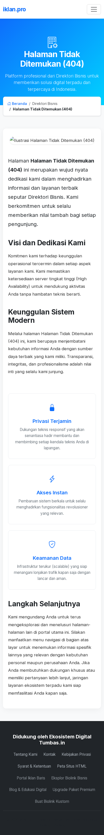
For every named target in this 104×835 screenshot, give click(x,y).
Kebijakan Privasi (76, 754)
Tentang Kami (25, 754)
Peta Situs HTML (72, 766)
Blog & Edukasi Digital (27, 789)
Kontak (49, 754)
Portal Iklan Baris (31, 778)
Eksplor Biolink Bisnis (69, 778)
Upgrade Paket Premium (74, 789)
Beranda (19, 103)
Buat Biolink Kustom (52, 801)
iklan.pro (14, 9)
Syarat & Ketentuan (34, 766)
